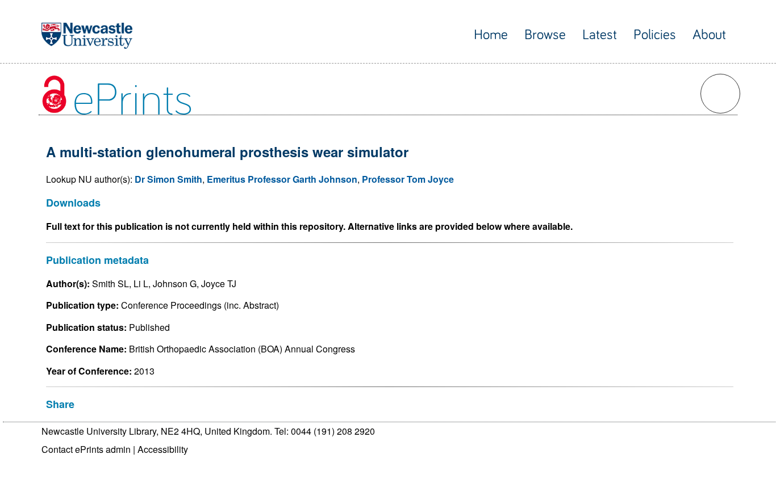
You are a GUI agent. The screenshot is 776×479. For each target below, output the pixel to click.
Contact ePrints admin (86, 449)
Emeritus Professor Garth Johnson (282, 179)
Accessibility (162, 449)
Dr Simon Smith (168, 179)
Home (491, 35)
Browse (545, 35)
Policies (654, 35)
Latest (599, 35)
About (709, 35)
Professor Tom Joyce (408, 179)
